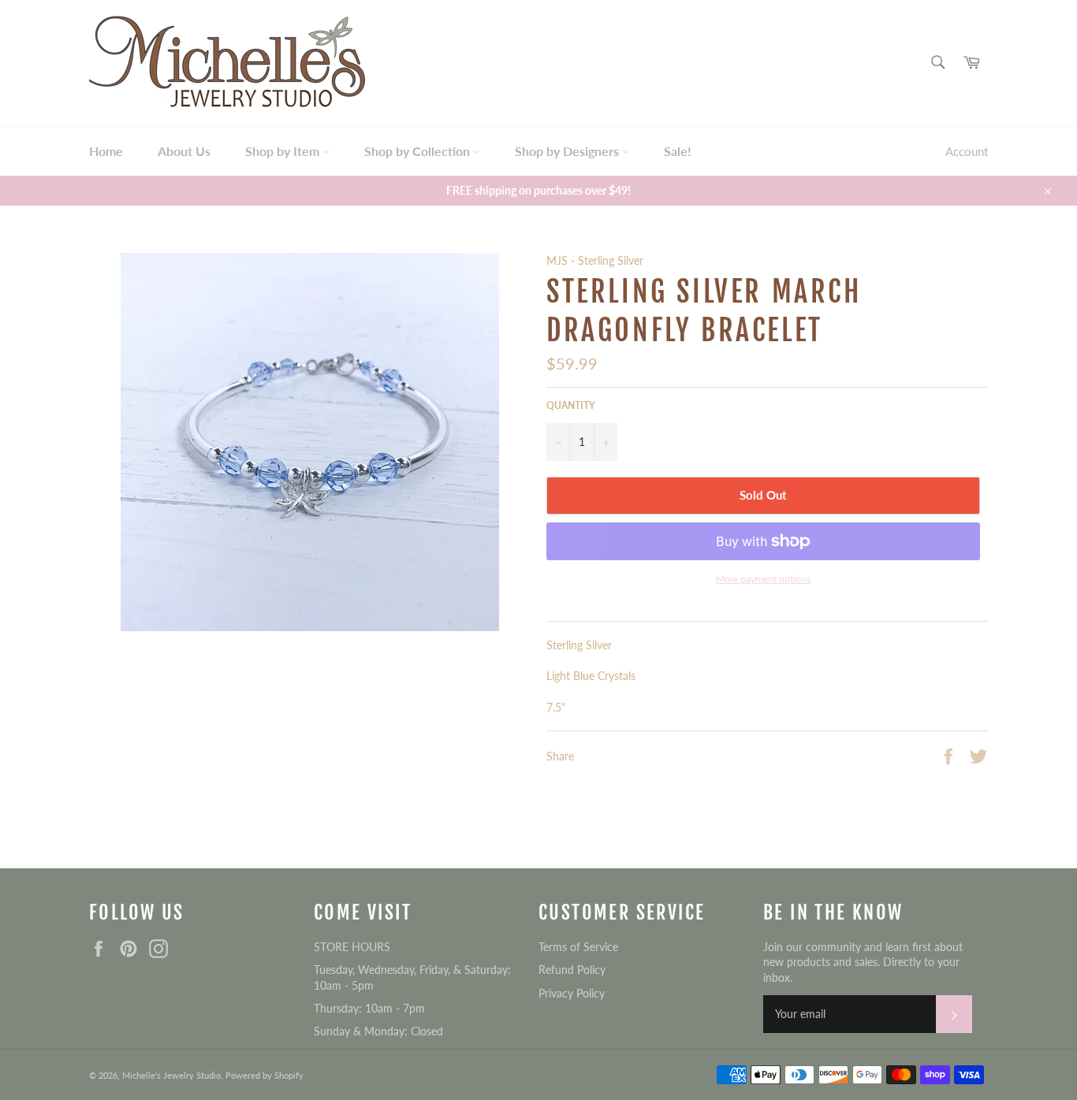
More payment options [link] (763, 579)
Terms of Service (578, 946)
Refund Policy (572, 969)
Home (106, 150)
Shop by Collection (418, 150)
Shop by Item (283, 150)
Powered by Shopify (264, 1075)
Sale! (677, 150)
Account (966, 151)
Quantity (570, 405)
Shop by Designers (568, 150)
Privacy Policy (571, 993)
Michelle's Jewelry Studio (171, 1075)
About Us (184, 150)
